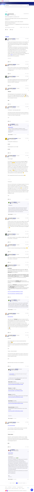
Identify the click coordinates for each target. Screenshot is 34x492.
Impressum (23, 488)
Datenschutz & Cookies (8, 488)
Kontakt (20, 488)
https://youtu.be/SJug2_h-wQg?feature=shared (15, 293)
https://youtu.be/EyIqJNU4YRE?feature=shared (15, 384)
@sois (12, 54)
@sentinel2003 (10, 127)
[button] (9, 134)
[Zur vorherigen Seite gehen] (9, 483)
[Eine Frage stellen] (32, 490)
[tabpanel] (17, 261)
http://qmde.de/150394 (11, 425)
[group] (21, 27)
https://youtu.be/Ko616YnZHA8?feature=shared (15, 291)
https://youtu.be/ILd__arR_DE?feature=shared (15, 390)
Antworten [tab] (7, 36)
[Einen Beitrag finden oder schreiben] (27, 5)
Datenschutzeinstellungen (15, 488)
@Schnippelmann (10, 316)
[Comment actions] (28, 40)
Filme (6, 11)
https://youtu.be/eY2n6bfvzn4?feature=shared (15, 403)
